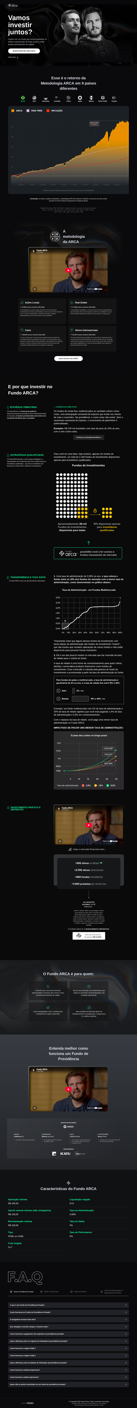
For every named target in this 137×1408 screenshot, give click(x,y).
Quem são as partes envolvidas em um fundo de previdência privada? (38, 1384)
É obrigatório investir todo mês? (23, 1319)
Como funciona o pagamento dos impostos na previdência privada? (37, 1334)
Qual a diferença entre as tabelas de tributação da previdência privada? (38, 1363)
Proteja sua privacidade (88, 1405)
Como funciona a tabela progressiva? (25, 1370)
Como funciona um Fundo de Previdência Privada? (30, 1312)
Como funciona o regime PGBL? (23, 1348)
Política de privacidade (79, 1405)
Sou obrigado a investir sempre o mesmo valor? (29, 1327)
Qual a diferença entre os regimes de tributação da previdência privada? (39, 1341)
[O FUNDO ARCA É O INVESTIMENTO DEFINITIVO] (89, 936)
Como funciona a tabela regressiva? (24, 1377)
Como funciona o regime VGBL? (23, 1356)
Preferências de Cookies (98, 1405)
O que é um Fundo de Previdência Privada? (27, 1305)
